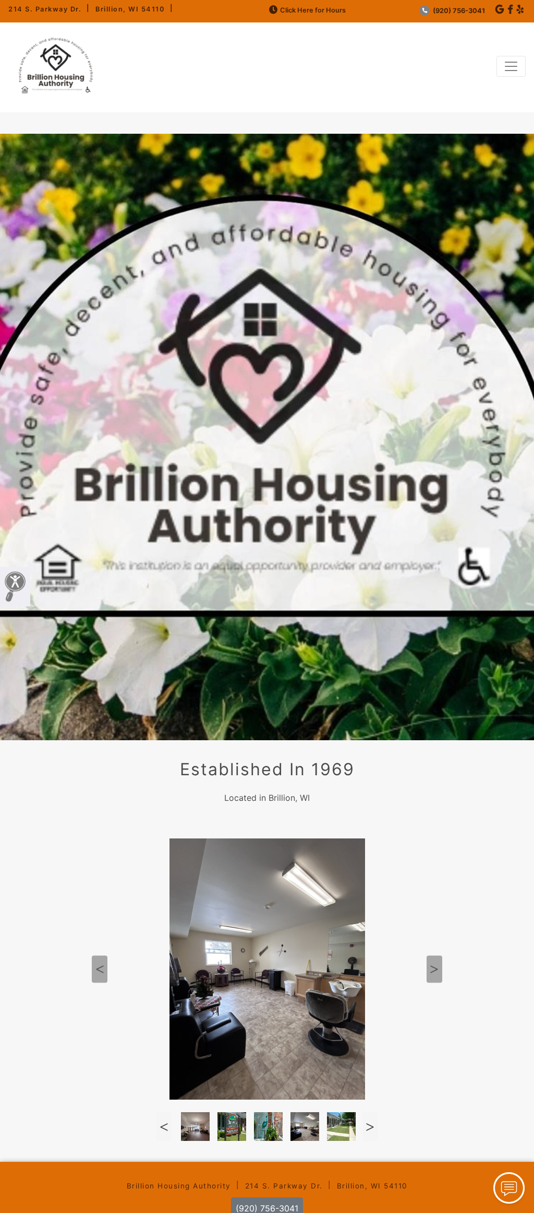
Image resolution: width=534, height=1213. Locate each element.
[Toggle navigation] (511, 66)
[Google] (499, 10)
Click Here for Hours (313, 10)
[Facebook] (510, 10)
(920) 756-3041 (458, 11)
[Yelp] (520, 10)
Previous (99, 969)
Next (434, 969)
